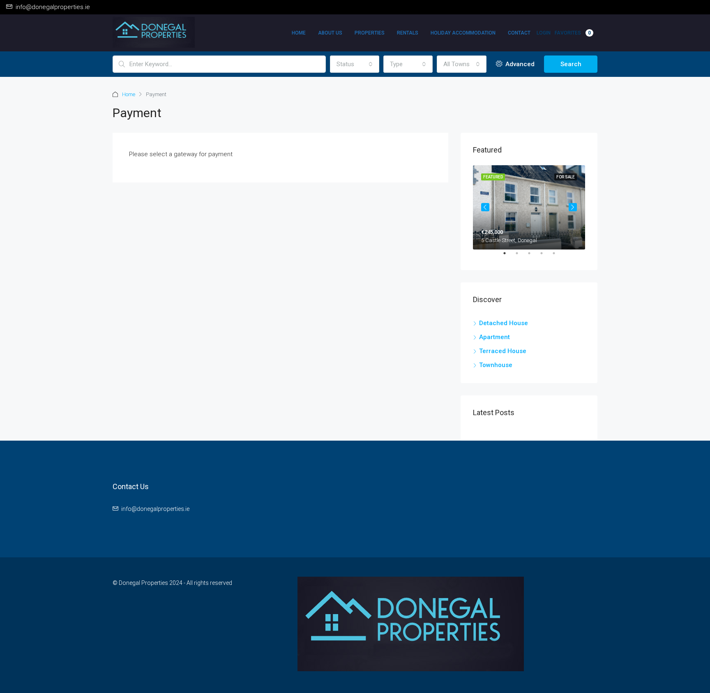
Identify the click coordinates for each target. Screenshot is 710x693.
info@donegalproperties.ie (155, 509)
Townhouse (495, 365)
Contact (519, 33)
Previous (485, 207)
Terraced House (502, 351)
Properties (370, 33)
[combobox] (354, 64)
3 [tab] (533, 256)
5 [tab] (558, 256)
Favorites (573, 33)
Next (573, 207)
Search (570, 64)
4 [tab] (546, 256)
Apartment (494, 337)
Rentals (407, 33)
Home (299, 33)
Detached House (503, 323)
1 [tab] (509, 256)
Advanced (519, 64)
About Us (330, 33)
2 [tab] (521, 256)
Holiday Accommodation (463, 33)
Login (544, 33)
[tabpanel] (529, 207)
